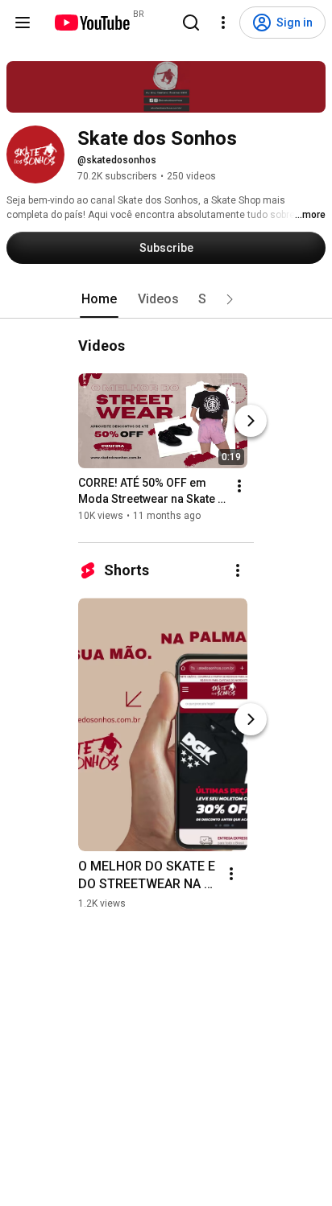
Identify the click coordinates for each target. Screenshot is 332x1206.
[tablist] (166, 299)
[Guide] (22, 22)
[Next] (250, 421)
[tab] (99, 299)
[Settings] (223, 22)
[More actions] (239, 486)
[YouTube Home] (91, 22)
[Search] (191, 22)
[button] (229, 299)
